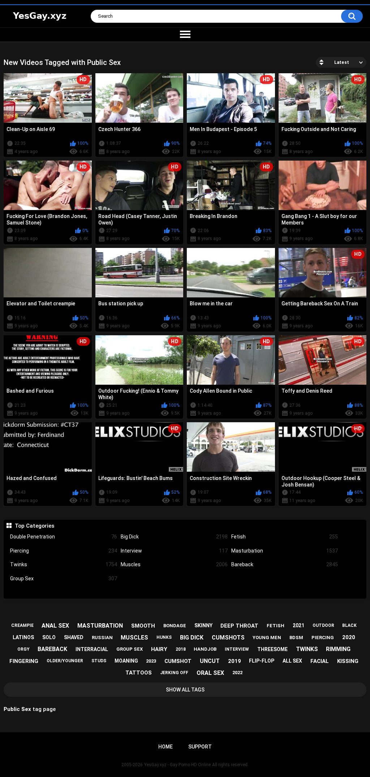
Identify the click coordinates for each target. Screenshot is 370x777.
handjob (205, 649)
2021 (298, 625)
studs (98, 660)
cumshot (178, 661)
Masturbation (284, 551)
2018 (181, 649)
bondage (174, 625)
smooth (143, 626)
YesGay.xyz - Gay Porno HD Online (177, 764)
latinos (23, 637)
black (349, 625)
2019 (234, 661)
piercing (322, 637)
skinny (203, 625)
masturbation (100, 625)
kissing (347, 661)
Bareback (284, 564)
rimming (338, 649)
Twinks (63, 564)
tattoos (138, 672)
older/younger (65, 660)
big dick (191, 637)
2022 (237, 672)
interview (237, 649)
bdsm (296, 637)
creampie (22, 625)
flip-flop (261, 661)
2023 (151, 661)
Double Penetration (63, 537)
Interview (174, 551)
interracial (92, 649)
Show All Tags (185, 690)
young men (267, 637)
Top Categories (34, 526)
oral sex (210, 672)
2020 (348, 637)
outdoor (323, 625)
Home (165, 747)
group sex (129, 649)
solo (49, 637)
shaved (73, 637)
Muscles (174, 564)
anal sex (55, 625)
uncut (210, 661)
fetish (275, 625)
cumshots (228, 637)
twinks (307, 649)
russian (102, 637)
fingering (23, 661)
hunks (164, 637)
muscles (134, 637)
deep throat (239, 626)
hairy (159, 649)
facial (319, 661)
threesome (272, 649)
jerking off (174, 672)
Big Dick (174, 537)
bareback (52, 649)
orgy (23, 649)
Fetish (284, 537)
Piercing (63, 551)
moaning (126, 661)
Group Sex (63, 578)
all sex (292, 661)
